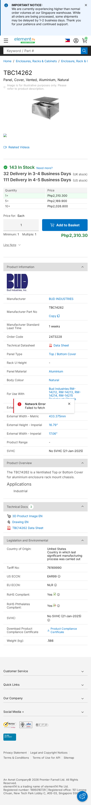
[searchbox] (42, 50)
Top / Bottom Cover (62, 354)
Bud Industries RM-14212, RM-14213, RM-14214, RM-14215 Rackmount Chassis (65, 394)
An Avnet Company (16, 779)
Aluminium (56, 371)
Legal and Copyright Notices (49, 752)
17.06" (53, 433)
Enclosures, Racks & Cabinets (36, 61)
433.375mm (57, 416)
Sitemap (69, 757)
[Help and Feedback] (82, 796)
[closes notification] (86, 5)
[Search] (84, 50)
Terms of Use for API (46, 757)
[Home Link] (33, 41)
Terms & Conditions (16, 757)
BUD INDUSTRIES (61, 299)
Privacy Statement (15, 752)
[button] (5, 41)
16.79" (53, 425)
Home (7, 61)
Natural (54, 380)
